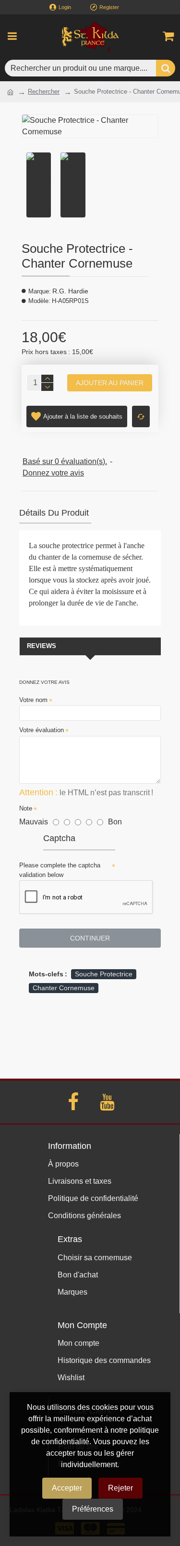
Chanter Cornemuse (64, 988)
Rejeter (120, 1488)
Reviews (41, 645)
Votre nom (33, 699)
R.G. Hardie (70, 291)
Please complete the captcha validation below (59, 870)
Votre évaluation (41, 730)
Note (25, 808)
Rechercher (44, 91)
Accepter (67, 1488)
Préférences (92, 1509)
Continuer (90, 938)
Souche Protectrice (103, 974)
